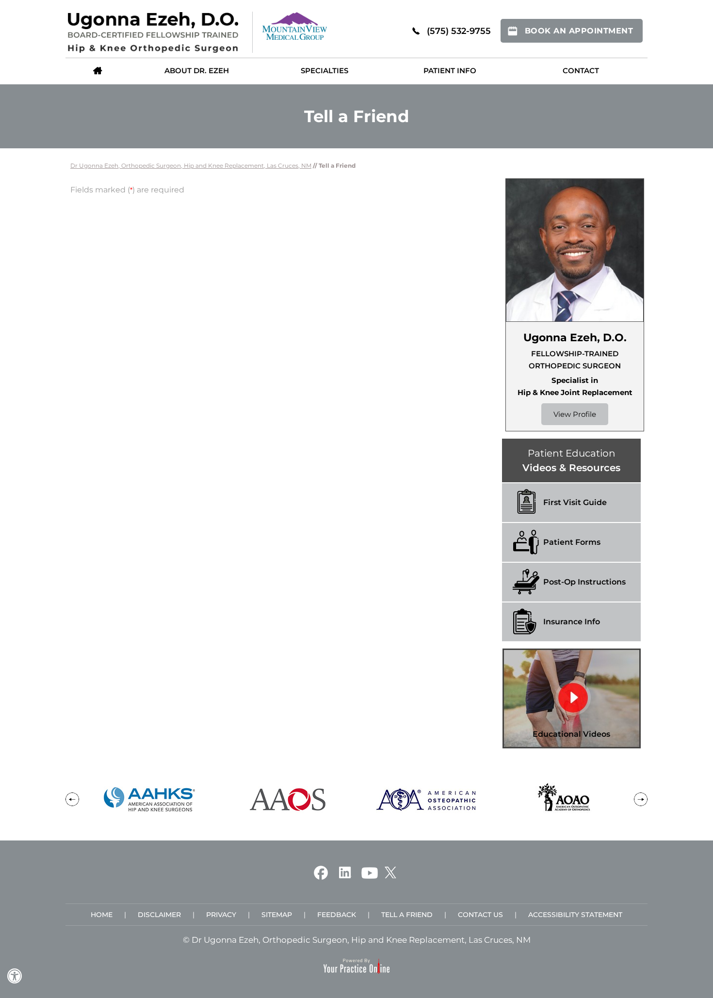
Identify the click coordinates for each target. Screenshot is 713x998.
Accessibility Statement (575, 914)
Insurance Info (571, 621)
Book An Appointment (579, 30)
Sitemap (276, 914)
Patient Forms (571, 542)
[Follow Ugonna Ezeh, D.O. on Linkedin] (345, 872)
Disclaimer (159, 914)
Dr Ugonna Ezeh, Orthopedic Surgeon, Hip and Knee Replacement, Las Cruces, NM (190, 165)
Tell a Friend (407, 914)
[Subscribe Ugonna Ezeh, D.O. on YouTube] (369, 872)
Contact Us (480, 914)
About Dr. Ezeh (196, 70)
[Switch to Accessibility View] (14, 976)
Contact (581, 70)
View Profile (574, 414)
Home (97, 70)
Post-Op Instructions (584, 581)
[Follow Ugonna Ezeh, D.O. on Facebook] (321, 872)
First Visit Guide (575, 502)
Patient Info (449, 70)
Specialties (324, 70)
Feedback (336, 914)
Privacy (221, 914)
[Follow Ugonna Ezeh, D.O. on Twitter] (390, 872)
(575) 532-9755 (459, 31)
